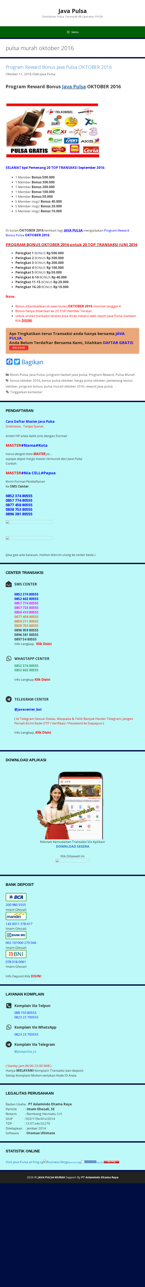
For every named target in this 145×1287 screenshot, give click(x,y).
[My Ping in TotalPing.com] (111, 1162)
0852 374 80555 (26, 666)
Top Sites (100, 1162)
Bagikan (33, 362)
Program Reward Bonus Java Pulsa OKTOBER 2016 (59, 67)
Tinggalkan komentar (26, 392)
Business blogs (75, 1162)
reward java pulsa (99, 386)
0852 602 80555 (26, 670)
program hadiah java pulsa (66, 374)
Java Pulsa (72, 11)
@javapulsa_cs (25, 1051)
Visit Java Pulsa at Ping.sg (24, 1162)
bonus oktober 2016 (25, 380)
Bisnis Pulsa (19, 374)
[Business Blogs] (56, 1162)
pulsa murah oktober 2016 (64, 386)
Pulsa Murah (125, 374)
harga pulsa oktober (89, 380)
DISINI (36, 976)
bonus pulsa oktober (57, 380)
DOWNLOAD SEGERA (72, 846)
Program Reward (101, 374)
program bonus (30, 386)
